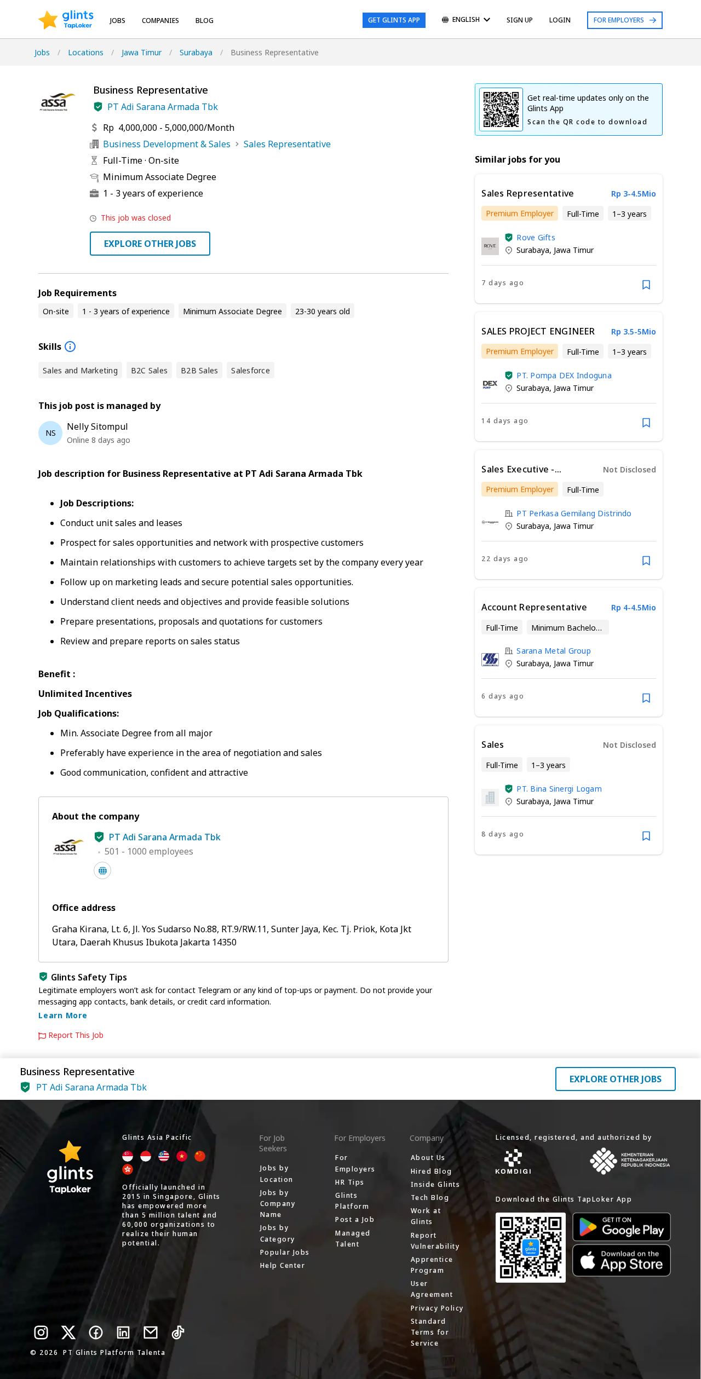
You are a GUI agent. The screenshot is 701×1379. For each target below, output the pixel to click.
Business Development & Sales (167, 144)
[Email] (151, 1332)
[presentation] (66, 20)
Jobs (117, 20)
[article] (569, 238)
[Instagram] (41, 1332)
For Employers (619, 20)
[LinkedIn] (123, 1332)
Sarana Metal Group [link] (553, 650)
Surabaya (196, 52)
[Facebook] (96, 1332)
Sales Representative (287, 144)
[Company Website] (102, 870)
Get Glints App (394, 20)
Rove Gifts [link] (535, 237)
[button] (98, 107)
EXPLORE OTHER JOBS (150, 244)
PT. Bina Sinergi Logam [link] (559, 788)
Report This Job (76, 1035)
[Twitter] (68, 1332)
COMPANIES (160, 20)
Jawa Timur (142, 52)
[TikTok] (178, 1332)
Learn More (63, 1015)
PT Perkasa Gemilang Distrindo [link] (573, 513)
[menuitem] (466, 20)
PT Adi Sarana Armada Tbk (162, 107)
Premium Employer (520, 213)
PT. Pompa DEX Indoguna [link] (564, 375)
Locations (86, 52)
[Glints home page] (66, 20)
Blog (205, 20)
